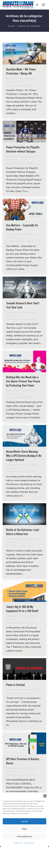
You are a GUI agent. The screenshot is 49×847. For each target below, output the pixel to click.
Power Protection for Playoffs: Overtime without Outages (23, 149)
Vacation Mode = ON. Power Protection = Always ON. (21, 71)
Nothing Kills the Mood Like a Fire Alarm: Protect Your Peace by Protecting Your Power (23, 381)
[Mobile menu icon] (43, 5)
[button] (45, 796)
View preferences (24, 836)
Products (33, 78)
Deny (24, 829)
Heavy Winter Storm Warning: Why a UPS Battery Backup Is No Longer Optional (24, 455)
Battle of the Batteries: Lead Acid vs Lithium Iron (22, 532)
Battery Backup (12, 78)
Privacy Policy (29, 843)
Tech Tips (10, 82)
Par (15, 85)
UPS (16, 82)
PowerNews (24, 78)
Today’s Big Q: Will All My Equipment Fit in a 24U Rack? (22, 609)
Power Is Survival (15, 685)
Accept (24, 821)
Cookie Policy (18, 843)
